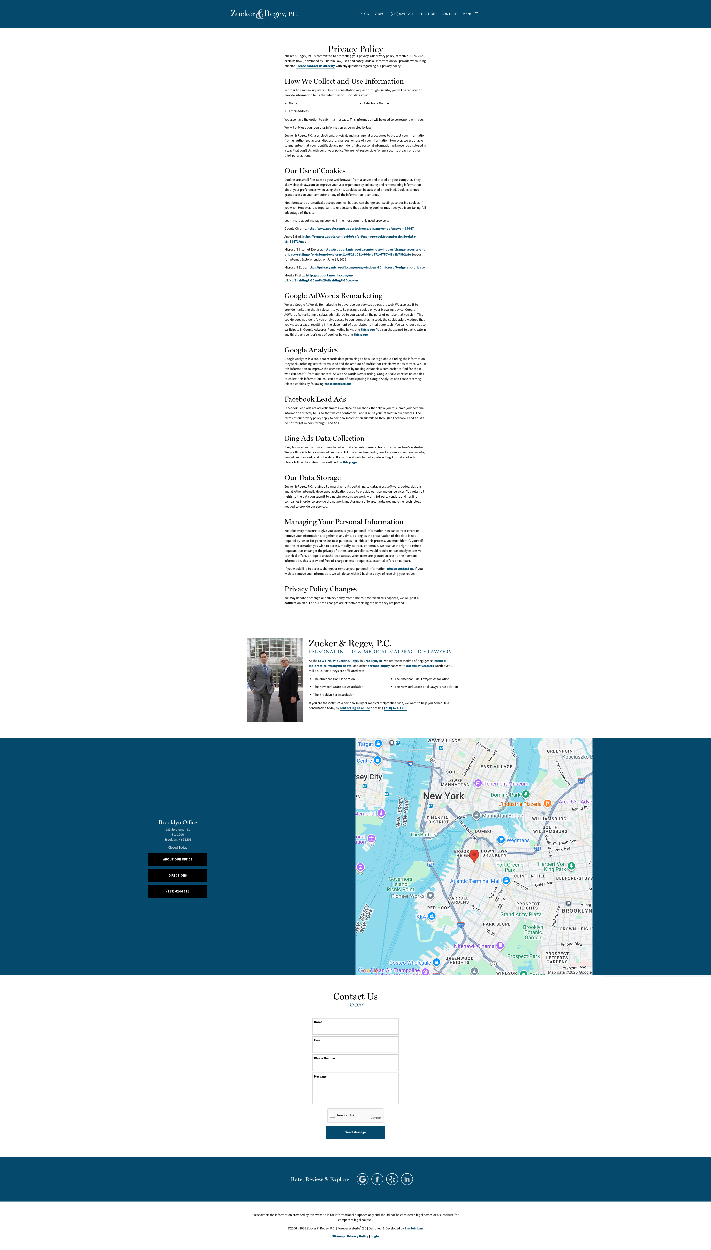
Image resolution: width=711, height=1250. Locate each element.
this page (368, 329)
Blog (364, 14)
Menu (468, 13)
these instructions (337, 384)
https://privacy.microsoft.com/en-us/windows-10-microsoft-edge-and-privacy (366, 267)
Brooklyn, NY (373, 661)
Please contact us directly (315, 66)
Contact (449, 14)
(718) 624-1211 (395, 708)
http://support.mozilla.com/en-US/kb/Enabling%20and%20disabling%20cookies (321, 278)
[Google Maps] (362, 1179)
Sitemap (338, 1236)
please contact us (400, 568)
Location (427, 14)
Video (380, 14)
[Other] (392, 1179)
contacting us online (355, 708)
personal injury (379, 666)
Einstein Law (414, 1228)
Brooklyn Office (177, 822)
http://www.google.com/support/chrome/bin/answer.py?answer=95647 (361, 228)
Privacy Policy (357, 1236)
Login (375, 1236)
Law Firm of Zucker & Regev (339, 661)
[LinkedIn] (407, 1179)
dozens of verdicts (420, 666)
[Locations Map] (474, 856)
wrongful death (340, 666)
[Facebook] (377, 1179)
